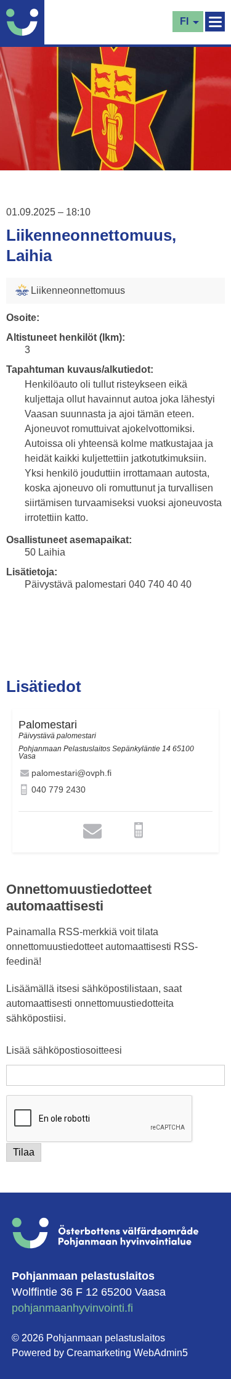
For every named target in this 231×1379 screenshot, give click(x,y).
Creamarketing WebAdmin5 (127, 1353)
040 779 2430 (58, 789)
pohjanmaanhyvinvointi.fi (72, 1308)
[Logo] (25, 22)
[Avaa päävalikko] (215, 21)
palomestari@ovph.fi (71, 773)
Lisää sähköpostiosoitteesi (64, 1051)
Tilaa (23, 1152)
